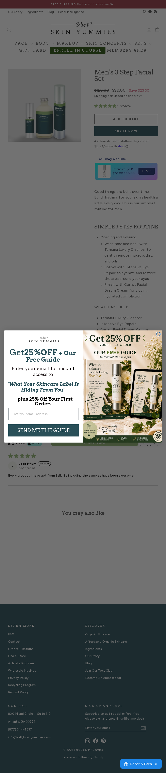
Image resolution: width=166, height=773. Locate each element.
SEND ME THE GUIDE (43, 430)
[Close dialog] (158, 334)
